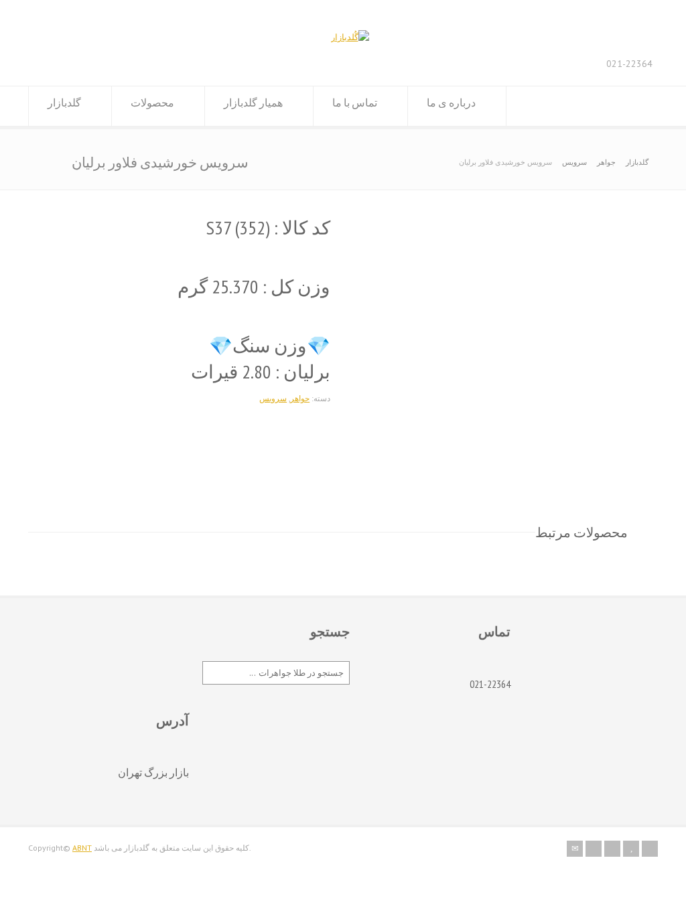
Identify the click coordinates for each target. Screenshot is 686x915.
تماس (494, 631)
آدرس (172, 720)
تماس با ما (354, 102)
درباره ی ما (451, 102)
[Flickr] (594, 849)
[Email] (575, 849)
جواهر (606, 162)
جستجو (330, 631)
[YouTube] (631, 849)
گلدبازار (64, 102)
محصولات (152, 102)
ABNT (82, 848)
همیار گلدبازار (253, 102)
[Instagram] (612, 849)
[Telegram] (650, 849)
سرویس (574, 162)
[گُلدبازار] (350, 37)
